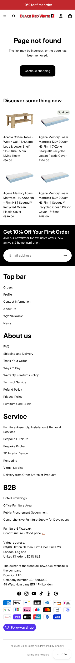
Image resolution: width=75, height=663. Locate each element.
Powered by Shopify (52, 645)
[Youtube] (33, 593)
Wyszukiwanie (13, 316)
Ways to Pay (11, 368)
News (7, 323)
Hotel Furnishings (15, 498)
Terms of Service (14, 382)
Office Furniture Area (17, 505)
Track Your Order (15, 360)
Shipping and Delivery (18, 353)
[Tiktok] (41, 593)
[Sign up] (65, 255)
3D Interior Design (15, 453)
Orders (8, 287)
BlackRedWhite (30, 645)
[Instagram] (26, 593)
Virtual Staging (13, 467)
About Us (9, 308)
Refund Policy (12, 389)
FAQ (6, 346)
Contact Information (16, 301)
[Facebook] (19, 593)
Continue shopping (37, 71)
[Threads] (48, 593)
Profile (7, 294)
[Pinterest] (55, 593)
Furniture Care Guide (17, 403)
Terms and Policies (37, 654)
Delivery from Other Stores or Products (29, 474)
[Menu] (5, 16)
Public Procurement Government (25, 512)
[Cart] (70, 16)
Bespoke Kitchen (14, 446)
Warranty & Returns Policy (21, 375)
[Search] (13, 16)
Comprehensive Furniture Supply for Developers (36, 519)
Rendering (10, 460)
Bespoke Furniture (15, 439)
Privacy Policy (12, 396)
